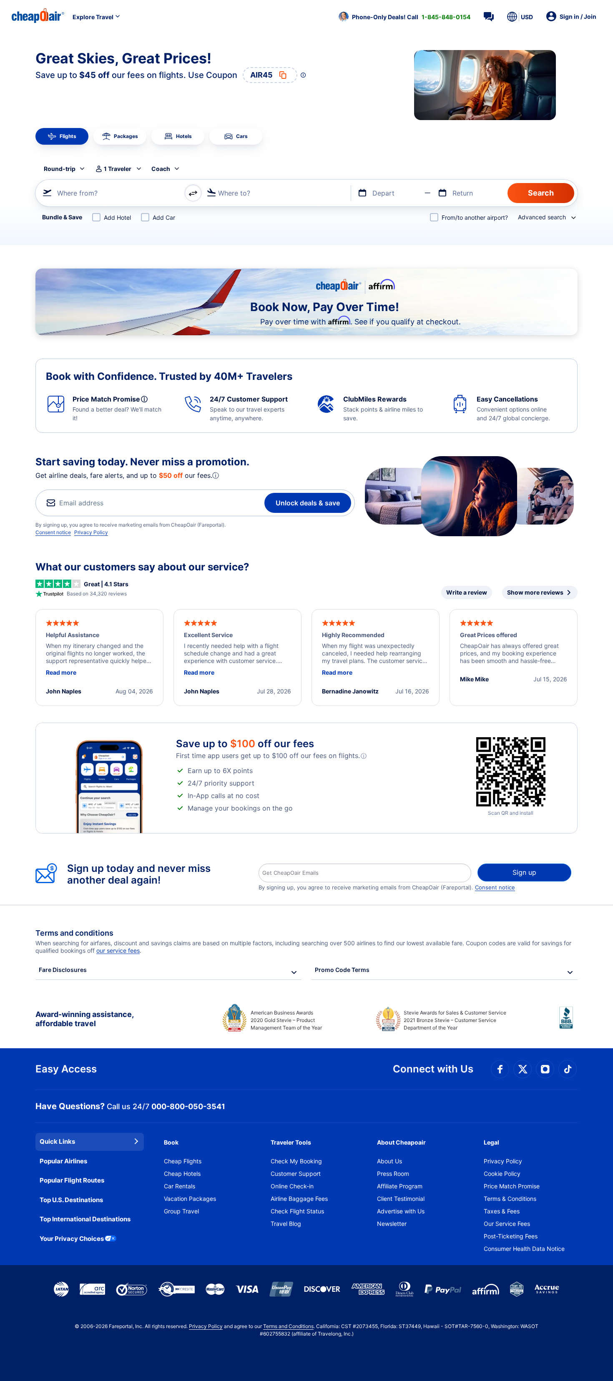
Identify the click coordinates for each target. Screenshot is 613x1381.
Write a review (466, 592)
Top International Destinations (85, 1219)
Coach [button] (160, 168)
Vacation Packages (190, 1198)
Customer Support (296, 1173)
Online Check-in (292, 1186)
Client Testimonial (401, 1198)
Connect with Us (433, 1069)
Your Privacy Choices (72, 1239)
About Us (389, 1161)
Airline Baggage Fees (299, 1198)
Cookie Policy (502, 1173)
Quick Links (57, 1141)
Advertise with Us (401, 1211)
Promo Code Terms (342, 969)
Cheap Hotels (182, 1173)
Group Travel (181, 1211)
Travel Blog (286, 1223)
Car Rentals (179, 1186)
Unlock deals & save (308, 503)
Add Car (164, 217)
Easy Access (66, 1069)
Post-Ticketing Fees (511, 1236)
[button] (404, 16)
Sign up (524, 872)
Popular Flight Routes (72, 1180)
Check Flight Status (297, 1211)
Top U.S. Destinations (71, 1200)
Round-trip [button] (59, 168)
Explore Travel (93, 16)
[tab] (61, 136)
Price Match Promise (512, 1186)
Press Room (393, 1173)
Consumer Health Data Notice (524, 1248)
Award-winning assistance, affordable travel (84, 1019)
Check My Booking (296, 1161)
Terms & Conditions (510, 1198)
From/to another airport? (475, 217)
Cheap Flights (182, 1161)
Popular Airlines (63, 1161)
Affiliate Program (399, 1186)
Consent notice (53, 532)
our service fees (118, 950)
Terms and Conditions (288, 1326)
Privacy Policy (91, 532)
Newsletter (392, 1223)
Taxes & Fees (502, 1211)
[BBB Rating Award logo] (568, 1024)
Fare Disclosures (63, 969)
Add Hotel (117, 217)
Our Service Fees (507, 1223)
